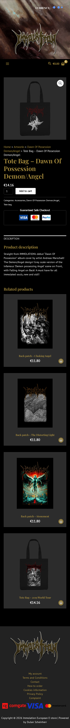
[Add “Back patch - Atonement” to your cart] (60, 521)
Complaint (35, 698)
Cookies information (35, 690)
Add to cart (25, 191)
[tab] (35, 238)
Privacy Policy (35, 694)
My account (35, 673)
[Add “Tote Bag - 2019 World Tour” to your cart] (60, 603)
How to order (35, 686)
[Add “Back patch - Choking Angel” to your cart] (60, 361)
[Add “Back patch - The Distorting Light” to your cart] (60, 440)
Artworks (19, 147)
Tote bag (8, 204)
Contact (35, 681)
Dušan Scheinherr (37, 722)
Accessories (20, 200)
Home (7, 147)
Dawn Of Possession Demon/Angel (42, 200)
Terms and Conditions (35, 677)
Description (11, 238)
